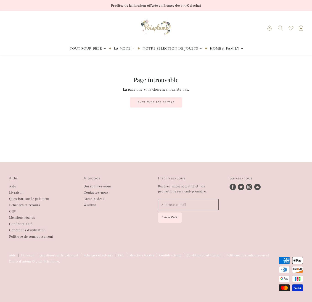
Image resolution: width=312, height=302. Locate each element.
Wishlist (90, 205)
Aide (12, 186)
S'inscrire (170, 217)
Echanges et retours (24, 205)
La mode (123, 48)
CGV (12, 211)
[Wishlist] (291, 28)
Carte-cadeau (94, 199)
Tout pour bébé (86, 48)
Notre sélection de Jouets (171, 48)
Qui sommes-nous (97, 186)
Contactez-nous (96, 192)
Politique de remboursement (31, 236)
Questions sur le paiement (29, 199)
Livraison (16, 192)
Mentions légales (22, 217)
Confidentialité (20, 224)
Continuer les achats (156, 102)
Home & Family (225, 48)
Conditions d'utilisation (27, 230)
